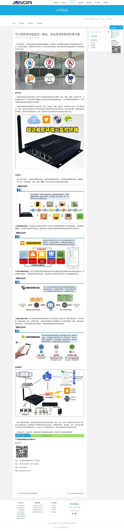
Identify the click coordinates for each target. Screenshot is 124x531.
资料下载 (88, 2)
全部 (14, 23)
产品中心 (63, 2)
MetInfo (64, 527)
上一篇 (27, 493)
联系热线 (74, 503)
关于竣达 (97, 2)
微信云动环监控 (21, 518)
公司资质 (53, 510)
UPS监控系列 (20, 505)
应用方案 (80, 2)
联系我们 (53, 512)
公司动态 (72, 2)
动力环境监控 (20, 512)
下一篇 (75, 493)
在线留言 (53, 508)
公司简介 (53, 505)
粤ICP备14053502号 (70, 523)
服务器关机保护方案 (37, 512)
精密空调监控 (20, 514)
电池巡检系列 (20, 508)
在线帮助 (105, 2)
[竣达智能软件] (22, 2)
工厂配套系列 (20, 510)
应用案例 (109, 19)
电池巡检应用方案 (37, 510)
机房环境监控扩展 (21, 516)
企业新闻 (39, 23)
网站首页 (56, 2)
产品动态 (21, 23)
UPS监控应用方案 (37, 508)
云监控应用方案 (37, 505)
